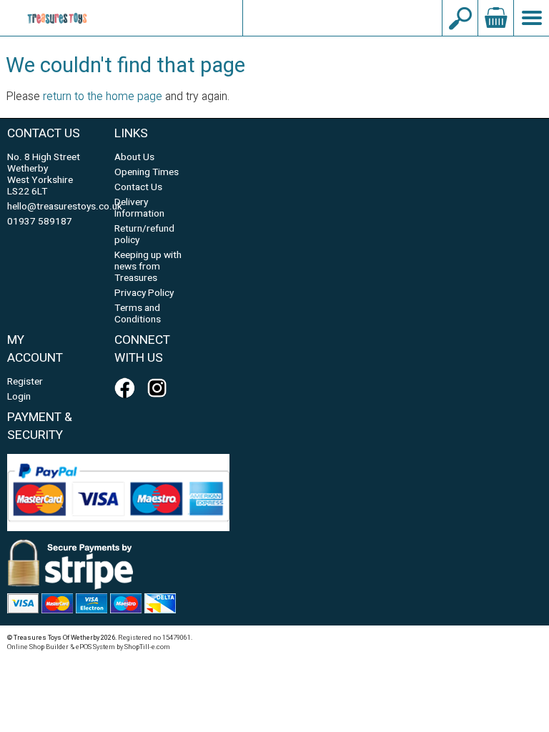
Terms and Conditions (137, 314)
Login (19, 397)
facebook (127, 388)
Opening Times (146, 172)
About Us (134, 157)
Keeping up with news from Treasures (148, 266)
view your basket (495, 18)
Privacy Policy (144, 293)
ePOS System (95, 647)
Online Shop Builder (38, 647)
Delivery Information (139, 208)
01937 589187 (39, 221)
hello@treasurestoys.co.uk (342, 18)
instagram (160, 388)
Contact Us (138, 187)
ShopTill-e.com (147, 647)
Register (25, 382)
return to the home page (102, 96)
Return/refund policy (144, 234)
